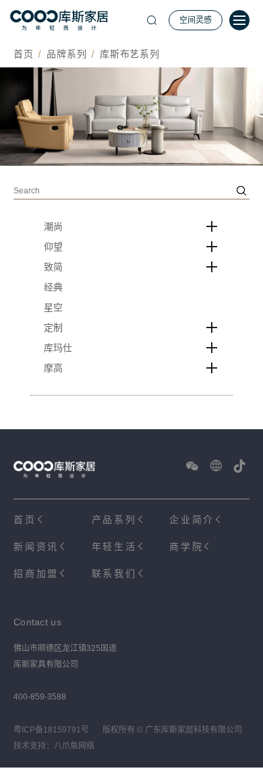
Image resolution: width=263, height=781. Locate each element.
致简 (53, 266)
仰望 (53, 246)
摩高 (53, 368)
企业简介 (191, 519)
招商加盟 (36, 573)
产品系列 (114, 519)
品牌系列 (66, 54)
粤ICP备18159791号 (51, 730)
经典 (53, 287)
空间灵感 (195, 20)
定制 (53, 327)
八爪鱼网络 (74, 746)
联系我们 (114, 573)
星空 (53, 307)
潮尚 (53, 226)
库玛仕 (58, 347)
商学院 (186, 546)
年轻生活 (114, 546)
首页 (23, 54)
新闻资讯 (36, 546)
